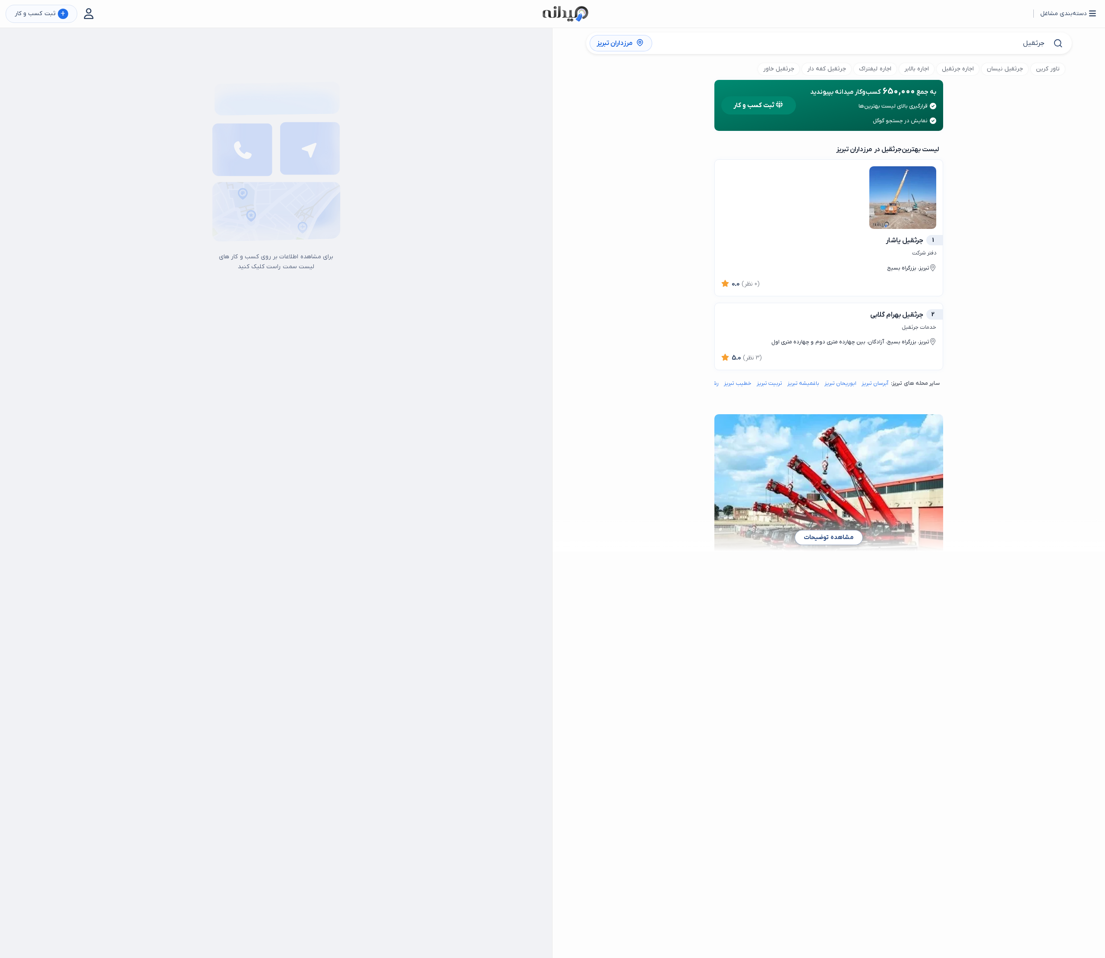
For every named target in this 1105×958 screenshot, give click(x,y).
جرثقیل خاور (778, 69)
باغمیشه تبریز (803, 383)
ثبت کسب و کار (40, 14)
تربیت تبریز (769, 383)
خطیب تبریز (737, 383)
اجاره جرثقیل (958, 69)
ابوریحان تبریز (840, 383)
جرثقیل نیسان (1005, 69)
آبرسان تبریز (875, 383)
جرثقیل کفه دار (826, 69)
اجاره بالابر (916, 69)
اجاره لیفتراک (875, 69)
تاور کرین (1048, 69)
